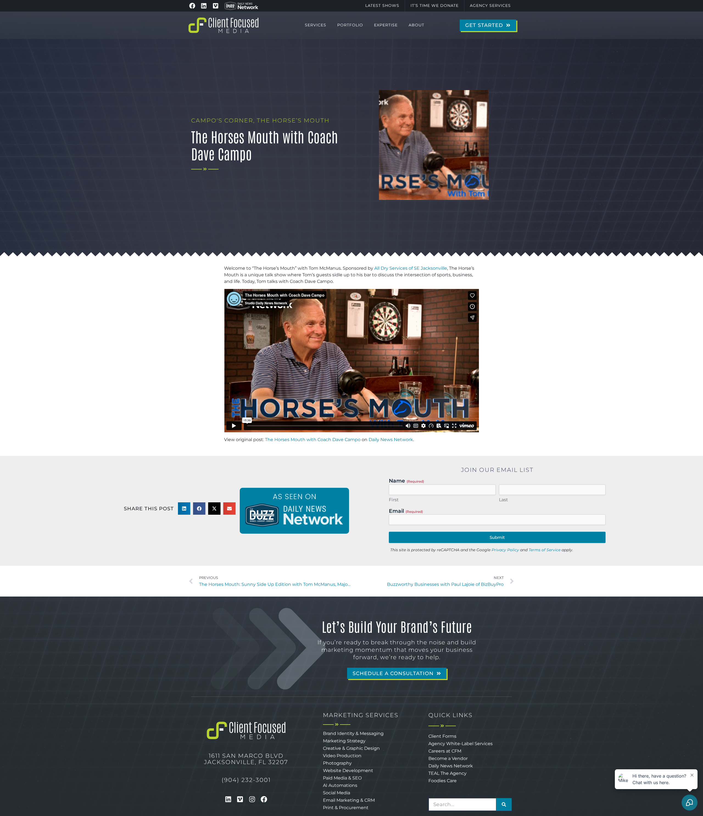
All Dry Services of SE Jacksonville (410, 268)
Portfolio (350, 25)
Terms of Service (544, 549)
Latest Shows (382, 5)
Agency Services (490, 5)
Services (315, 25)
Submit (497, 537)
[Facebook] (264, 799)
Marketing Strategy (344, 740)
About (416, 25)
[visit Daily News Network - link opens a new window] (241, 6)
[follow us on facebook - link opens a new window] (192, 5)
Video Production (342, 755)
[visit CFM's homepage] (246, 731)
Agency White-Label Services (460, 743)
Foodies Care (442, 780)
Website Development (348, 770)
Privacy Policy (505, 549)
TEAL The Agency (447, 773)
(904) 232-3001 (246, 779)
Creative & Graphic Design (351, 748)
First (394, 499)
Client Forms (442, 736)
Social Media (336, 792)
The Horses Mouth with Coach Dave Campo (313, 439)
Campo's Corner (222, 120)
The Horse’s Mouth (293, 120)
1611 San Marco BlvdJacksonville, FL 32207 (246, 758)
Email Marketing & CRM (349, 800)
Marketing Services (360, 715)
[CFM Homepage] (223, 25)
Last (503, 499)
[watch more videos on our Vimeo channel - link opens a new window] (215, 5)
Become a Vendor (448, 758)
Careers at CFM (444, 751)
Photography (337, 763)
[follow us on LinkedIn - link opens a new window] (204, 5)
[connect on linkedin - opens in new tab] (228, 799)
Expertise (386, 25)
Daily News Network (391, 439)
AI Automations (340, 785)
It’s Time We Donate (435, 5)
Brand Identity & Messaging (353, 733)
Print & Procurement (346, 807)
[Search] (504, 804)
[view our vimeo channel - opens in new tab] (240, 799)
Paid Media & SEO (342, 778)
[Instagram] (252, 799)
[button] (184, 508)
